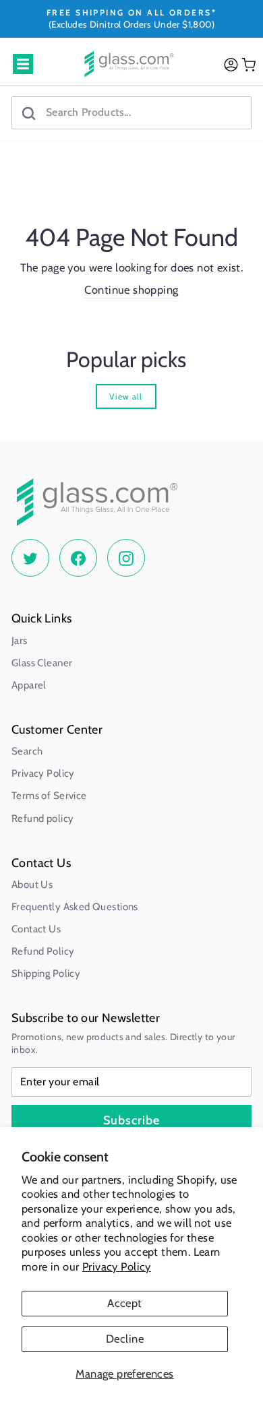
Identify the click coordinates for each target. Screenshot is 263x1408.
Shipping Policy (45, 973)
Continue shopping (131, 289)
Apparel (29, 685)
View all (125, 396)
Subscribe (131, 1120)
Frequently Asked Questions (74, 907)
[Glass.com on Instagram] (126, 558)
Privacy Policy (116, 1266)
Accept (124, 1303)
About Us (32, 884)
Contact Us (36, 929)
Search (26, 751)
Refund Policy (42, 951)
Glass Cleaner (41, 663)
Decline (125, 1338)
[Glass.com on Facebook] (78, 558)
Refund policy (42, 818)
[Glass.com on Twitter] (30, 558)
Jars (19, 641)
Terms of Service (49, 796)
